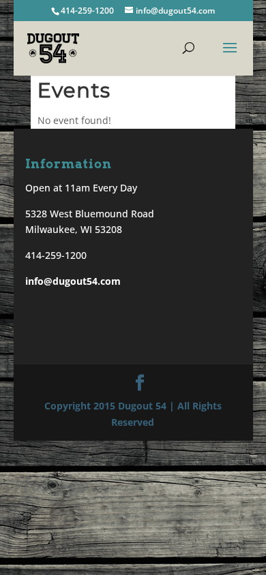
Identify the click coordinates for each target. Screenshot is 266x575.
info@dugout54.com (73, 281)
